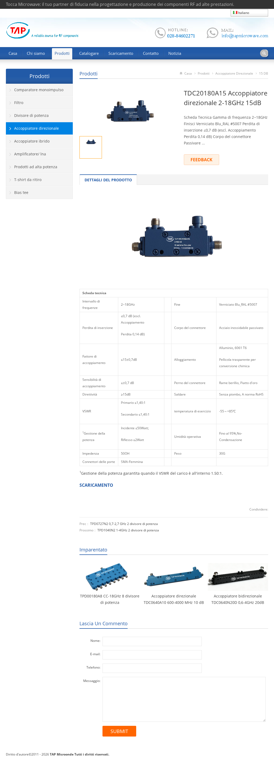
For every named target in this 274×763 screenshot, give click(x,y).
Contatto (151, 53)
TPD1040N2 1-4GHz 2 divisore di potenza (128, 530)
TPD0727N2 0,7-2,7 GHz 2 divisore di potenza (124, 524)
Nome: (95, 640)
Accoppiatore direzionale (234, 73)
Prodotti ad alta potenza (35, 166)
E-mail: (95, 654)
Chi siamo (36, 53)
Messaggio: (91, 680)
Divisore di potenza (31, 115)
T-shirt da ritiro (27, 179)
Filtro (18, 102)
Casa (13, 53)
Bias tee (21, 192)
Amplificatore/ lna (30, 153)
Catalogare (89, 53)
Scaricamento (120, 53)
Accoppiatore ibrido (32, 141)
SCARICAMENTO (96, 485)
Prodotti (62, 53)
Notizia (174, 53)
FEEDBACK (201, 160)
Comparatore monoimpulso (38, 89)
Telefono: (93, 667)
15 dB (263, 73)
